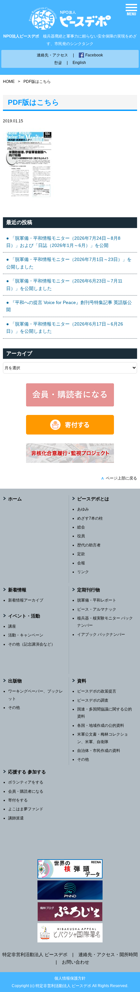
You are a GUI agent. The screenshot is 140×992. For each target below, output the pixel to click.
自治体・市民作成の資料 (98, 750)
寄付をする (18, 800)
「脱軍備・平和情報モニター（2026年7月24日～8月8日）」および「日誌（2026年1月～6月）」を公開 (63, 242)
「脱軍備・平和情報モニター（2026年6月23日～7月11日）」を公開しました (64, 284)
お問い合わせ (75, 962)
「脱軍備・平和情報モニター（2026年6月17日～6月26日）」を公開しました (64, 327)
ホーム (15, 498)
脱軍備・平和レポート (96, 600)
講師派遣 (16, 818)
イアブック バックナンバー (101, 634)
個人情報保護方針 (70, 978)
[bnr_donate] (70, 432)
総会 (81, 527)
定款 (81, 554)
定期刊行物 (88, 589)
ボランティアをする (25, 782)
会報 (81, 563)
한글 (58, 62)
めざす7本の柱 (90, 518)
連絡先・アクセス (52, 55)
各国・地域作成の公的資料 (100, 725)
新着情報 (17, 589)
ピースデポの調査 (92, 700)
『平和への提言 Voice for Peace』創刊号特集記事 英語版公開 (69, 306)
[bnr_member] (70, 404)
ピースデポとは (93, 498)
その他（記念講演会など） (31, 644)
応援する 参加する (27, 771)
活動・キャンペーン (25, 635)
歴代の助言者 (89, 545)
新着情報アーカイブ (25, 600)
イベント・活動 (24, 615)
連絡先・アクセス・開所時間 (108, 954)
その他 (14, 707)
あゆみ (83, 509)
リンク (83, 572)
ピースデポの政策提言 (96, 691)
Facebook (94, 55)
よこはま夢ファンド (25, 809)
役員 (81, 536)
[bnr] (70, 461)
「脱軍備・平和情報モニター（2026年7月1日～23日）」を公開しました (69, 263)
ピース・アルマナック (96, 609)
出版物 (15, 680)
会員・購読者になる (25, 791)
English (79, 62)
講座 (12, 626)
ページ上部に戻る (119, 478)
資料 (81, 680)
